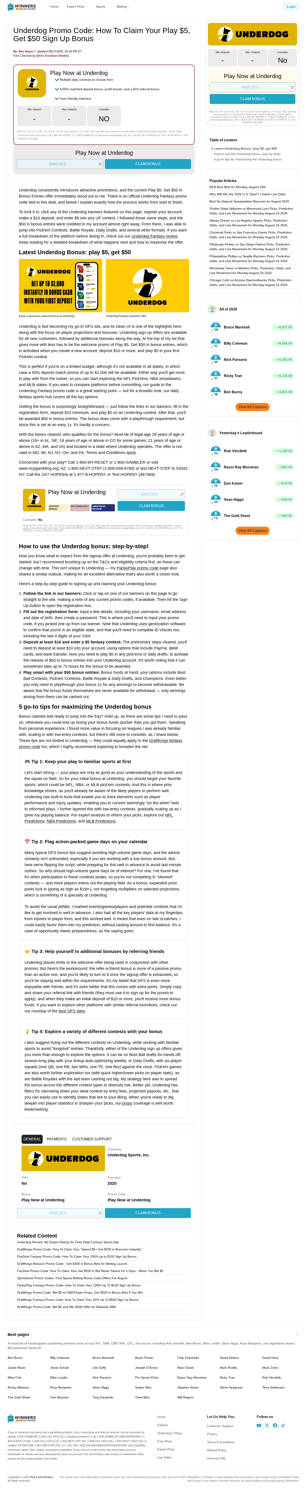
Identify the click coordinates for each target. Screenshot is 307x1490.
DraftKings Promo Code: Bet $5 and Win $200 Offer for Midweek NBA (66, 1307)
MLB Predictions (101, 821)
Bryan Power (144, 1358)
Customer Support (220, 1426)
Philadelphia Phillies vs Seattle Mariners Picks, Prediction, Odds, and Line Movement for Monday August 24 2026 (250, 258)
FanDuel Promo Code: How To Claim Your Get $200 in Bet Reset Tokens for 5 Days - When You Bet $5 (90, 1271)
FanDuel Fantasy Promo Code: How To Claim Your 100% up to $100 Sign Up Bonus (76, 1256)
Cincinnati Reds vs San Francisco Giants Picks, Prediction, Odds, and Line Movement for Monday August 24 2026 (250, 235)
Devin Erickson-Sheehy (52, 55)
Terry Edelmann (273, 1387)
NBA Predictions (61, 821)
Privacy (212, 1434)
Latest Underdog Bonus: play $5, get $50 (245, 148)
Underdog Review (98, 507)
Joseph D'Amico (146, 1367)
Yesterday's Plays (169, 1433)
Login (291, 6)
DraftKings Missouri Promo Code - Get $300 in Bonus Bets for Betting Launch (72, 1263)
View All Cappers (252, 407)
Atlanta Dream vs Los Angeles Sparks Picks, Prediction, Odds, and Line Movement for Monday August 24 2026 (248, 223)
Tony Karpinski (103, 1397)
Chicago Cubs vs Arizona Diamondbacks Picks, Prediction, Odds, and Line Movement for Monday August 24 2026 (250, 282)
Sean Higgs (101, 1387)
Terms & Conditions (221, 1442)
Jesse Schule (59, 1367)
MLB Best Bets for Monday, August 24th (237, 187)
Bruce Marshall (103, 1358)
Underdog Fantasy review (154, 236)
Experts (162, 1425)
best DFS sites (72, 1011)
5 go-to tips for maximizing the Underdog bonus (248, 159)
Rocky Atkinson (18, 1387)
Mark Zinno (270, 1367)
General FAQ (216, 1458)
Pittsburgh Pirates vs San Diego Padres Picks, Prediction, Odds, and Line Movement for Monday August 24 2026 (250, 247)
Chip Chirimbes (188, 1358)
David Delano (229, 1358)
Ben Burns (15, 1358)
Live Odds (164, 1457)
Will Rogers (185, 1397)
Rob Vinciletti (271, 1377)
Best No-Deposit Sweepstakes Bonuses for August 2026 (249, 201)
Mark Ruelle (228, 1367)
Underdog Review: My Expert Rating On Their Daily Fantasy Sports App (68, 1242)
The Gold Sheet (19, 1397)
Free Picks (164, 1441)
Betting (122, 6)
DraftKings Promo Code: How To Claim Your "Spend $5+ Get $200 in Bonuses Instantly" (79, 1249)
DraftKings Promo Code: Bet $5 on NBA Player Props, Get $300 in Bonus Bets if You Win (80, 1292)
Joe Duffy (99, 1367)
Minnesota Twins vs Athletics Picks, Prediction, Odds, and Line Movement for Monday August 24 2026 (250, 270)
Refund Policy (217, 1450)
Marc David (185, 1367)
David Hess (270, 1358)
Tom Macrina (59, 1397)
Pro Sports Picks (146, 1377)
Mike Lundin (58, 1377)
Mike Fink (14, 1377)
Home (54, 6)
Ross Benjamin (60, 1387)
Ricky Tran (227, 1377)
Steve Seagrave (231, 1387)
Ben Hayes (26, 51)
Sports (100, 6)
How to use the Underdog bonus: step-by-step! (247, 154)
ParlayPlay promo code (137, 568)
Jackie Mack (16, 1367)
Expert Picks (75, 6)
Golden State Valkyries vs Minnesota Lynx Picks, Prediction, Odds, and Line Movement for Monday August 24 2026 (251, 211)
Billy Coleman (59, 1358)
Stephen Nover (188, 1387)
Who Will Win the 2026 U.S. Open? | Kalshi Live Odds (247, 194)
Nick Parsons (102, 1377)
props (127, 1103)
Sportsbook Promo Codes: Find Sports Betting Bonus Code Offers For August (72, 1278)
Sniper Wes (143, 1387)
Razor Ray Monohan (192, 1377)
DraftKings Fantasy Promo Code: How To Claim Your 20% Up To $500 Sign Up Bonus (77, 1299)
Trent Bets (142, 1397)
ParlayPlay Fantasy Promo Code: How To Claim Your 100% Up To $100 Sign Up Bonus (78, 1285)
